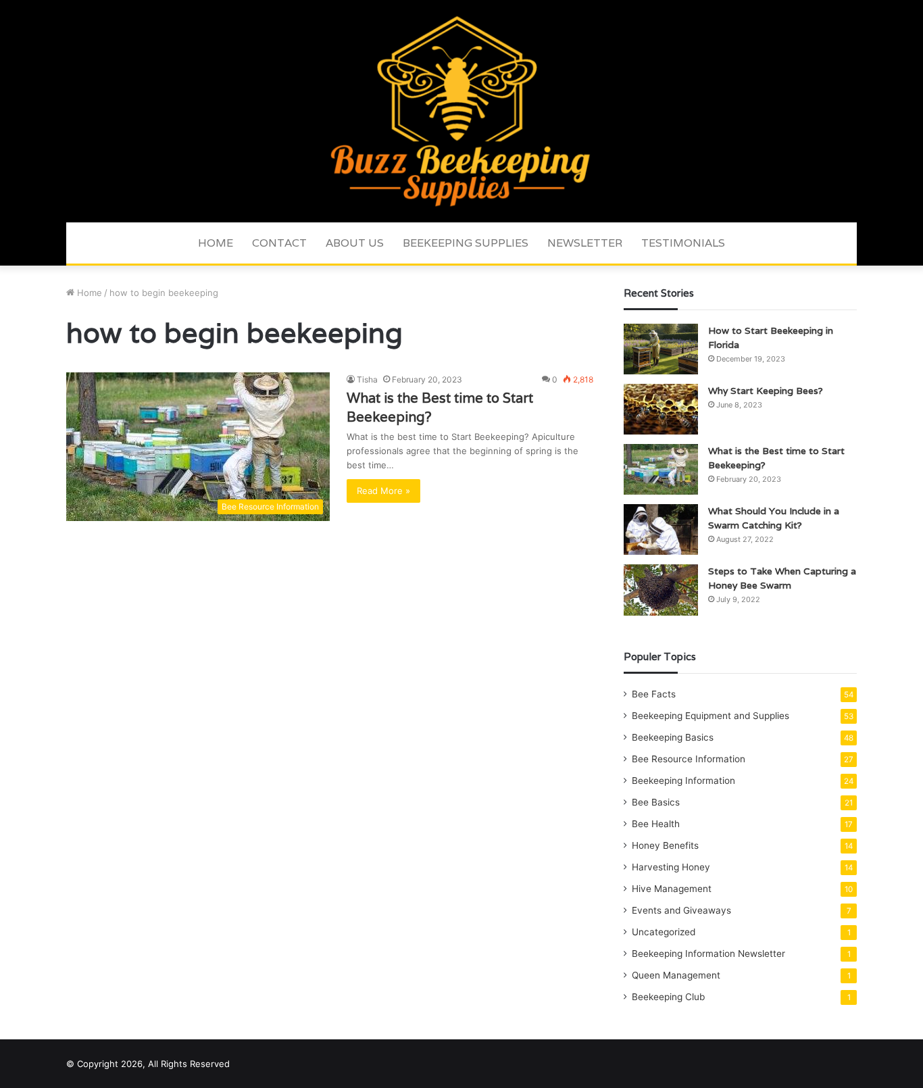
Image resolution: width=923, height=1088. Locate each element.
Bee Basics (656, 802)
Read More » (383, 490)
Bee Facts (654, 694)
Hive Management (672, 888)
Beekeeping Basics (673, 737)
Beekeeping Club (668, 996)
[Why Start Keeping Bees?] (661, 409)
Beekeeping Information (683, 780)
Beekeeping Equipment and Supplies (710, 715)
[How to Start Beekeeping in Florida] (661, 349)
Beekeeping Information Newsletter (708, 953)
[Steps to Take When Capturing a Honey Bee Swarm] (661, 590)
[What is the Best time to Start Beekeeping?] (661, 469)
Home (215, 243)
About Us (355, 243)
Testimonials (683, 243)
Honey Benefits (665, 845)
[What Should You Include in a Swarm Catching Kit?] (661, 529)
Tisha (367, 379)
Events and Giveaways (681, 910)
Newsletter (584, 243)
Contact (279, 243)
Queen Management (676, 975)
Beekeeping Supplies (465, 243)
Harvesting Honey (671, 867)
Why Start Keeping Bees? (765, 391)
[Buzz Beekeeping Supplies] (461, 111)
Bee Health (656, 823)
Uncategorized (663, 931)
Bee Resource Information (688, 758)
